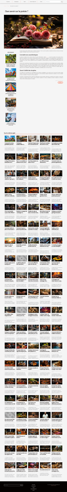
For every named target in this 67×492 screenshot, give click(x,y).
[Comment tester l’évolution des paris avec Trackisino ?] (10, 275)
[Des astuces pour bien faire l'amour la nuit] (10, 414)
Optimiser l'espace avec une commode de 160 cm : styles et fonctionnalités (33, 145)
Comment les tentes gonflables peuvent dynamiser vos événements (11, 79)
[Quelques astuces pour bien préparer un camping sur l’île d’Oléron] (33, 345)
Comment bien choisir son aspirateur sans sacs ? (45, 264)
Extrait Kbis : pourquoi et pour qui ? (21, 245)
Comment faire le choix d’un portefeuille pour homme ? (33, 298)
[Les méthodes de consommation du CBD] (10, 398)
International (16, 1)
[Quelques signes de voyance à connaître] (33, 431)
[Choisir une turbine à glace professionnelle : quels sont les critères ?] (21, 327)
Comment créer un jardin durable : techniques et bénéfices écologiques (10, 65)
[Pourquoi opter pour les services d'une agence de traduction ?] (57, 414)
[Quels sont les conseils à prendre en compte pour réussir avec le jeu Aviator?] (33, 223)
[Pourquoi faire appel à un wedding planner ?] (45, 173)
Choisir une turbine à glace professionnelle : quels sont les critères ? (21, 333)
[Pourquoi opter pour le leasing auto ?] (10, 258)
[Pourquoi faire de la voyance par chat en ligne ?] (45, 363)
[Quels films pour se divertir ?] (21, 431)
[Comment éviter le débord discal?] (57, 258)
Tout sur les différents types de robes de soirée (33, 264)
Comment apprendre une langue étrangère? (45, 228)
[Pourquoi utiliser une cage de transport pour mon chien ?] (21, 345)
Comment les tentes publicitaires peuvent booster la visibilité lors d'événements (10, 94)
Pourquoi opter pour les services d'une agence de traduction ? (57, 421)
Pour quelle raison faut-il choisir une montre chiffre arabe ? (57, 179)
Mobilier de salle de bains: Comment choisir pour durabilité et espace (33, 213)
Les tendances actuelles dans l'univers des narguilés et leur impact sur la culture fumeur (57, 145)
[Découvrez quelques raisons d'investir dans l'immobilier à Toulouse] (45, 398)
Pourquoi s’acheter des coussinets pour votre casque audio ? (10, 351)
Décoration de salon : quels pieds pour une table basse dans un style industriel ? (33, 334)
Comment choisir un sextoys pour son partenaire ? (20, 316)
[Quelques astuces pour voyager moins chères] (57, 363)
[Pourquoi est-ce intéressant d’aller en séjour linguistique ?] (57, 291)
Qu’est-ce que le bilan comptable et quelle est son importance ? (10, 438)
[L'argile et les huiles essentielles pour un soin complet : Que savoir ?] (21, 465)
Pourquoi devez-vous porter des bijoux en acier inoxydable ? (33, 454)
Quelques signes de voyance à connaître (32, 437)
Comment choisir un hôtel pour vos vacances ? (56, 351)
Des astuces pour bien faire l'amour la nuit (10, 420)
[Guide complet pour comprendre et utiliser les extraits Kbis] (10, 117)
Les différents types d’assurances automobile (44, 162)
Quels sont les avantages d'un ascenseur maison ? (44, 281)
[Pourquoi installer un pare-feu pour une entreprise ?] (33, 190)
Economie (8, 1)
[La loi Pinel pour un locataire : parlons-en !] (21, 398)
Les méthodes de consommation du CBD (10, 403)
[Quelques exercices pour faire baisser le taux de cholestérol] (57, 448)
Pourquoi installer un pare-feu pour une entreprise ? (32, 196)
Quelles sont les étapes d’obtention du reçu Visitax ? (45, 246)
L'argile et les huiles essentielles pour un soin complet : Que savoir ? (20, 471)
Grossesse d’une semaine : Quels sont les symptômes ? (56, 316)
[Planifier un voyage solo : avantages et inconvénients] (21, 206)
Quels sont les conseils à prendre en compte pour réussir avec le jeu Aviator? (33, 230)
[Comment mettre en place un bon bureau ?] (10, 223)
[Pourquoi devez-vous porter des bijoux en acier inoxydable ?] (33, 448)
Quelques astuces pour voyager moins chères (57, 368)
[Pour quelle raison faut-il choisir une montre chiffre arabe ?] (57, 173)
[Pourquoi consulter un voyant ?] (33, 363)
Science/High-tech (33, 1)
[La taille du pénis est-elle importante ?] (21, 258)
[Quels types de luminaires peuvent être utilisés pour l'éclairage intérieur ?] (10, 465)
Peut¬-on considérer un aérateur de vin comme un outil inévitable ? (21, 162)
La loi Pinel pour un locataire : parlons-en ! (21, 403)
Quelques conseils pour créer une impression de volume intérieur (10, 333)
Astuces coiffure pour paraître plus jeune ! (56, 195)
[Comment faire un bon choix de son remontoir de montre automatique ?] (33, 275)
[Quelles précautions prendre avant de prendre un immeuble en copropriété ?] (33, 240)
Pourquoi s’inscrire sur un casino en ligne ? (45, 437)
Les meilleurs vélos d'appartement (9, 315)
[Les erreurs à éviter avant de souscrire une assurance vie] (10, 363)
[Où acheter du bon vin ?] (45, 465)
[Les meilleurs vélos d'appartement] (10, 309)
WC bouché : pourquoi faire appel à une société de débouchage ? (10, 455)
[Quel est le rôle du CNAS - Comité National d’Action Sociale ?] (10, 240)
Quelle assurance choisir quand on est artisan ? (32, 179)
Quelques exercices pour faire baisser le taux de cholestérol (56, 454)
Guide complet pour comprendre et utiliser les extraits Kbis (10, 124)
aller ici (47, 57)
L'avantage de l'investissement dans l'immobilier (44, 351)
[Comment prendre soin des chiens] (21, 448)
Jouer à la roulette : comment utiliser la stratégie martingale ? (45, 387)
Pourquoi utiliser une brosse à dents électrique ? (9, 298)
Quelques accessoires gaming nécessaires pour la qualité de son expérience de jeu (56, 213)
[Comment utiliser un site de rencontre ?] (45, 414)
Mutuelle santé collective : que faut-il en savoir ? (9, 179)
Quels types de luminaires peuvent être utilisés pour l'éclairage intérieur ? (10, 471)
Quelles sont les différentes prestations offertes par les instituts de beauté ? (57, 404)
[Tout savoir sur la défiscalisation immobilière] (33, 398)
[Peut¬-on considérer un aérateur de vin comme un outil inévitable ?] (21, 156)
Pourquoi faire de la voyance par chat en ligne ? (44, 369)
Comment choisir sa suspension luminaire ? (21, 195)
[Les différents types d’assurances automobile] (45, 156)
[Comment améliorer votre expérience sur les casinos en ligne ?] (21, 381)
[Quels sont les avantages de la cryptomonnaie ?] (57, 465)
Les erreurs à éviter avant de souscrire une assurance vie (10, 369)
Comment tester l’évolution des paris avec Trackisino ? (9, 281)
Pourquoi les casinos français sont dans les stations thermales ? (56, 387)
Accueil (5, 6)
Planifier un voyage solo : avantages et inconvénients (21, 213)
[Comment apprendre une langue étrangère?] (45, 223)
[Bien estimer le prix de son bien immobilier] (45, 206)
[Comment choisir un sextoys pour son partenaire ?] (21, 309)
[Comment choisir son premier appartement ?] (57, 156)
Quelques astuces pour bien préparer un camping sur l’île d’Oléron (33, 352)
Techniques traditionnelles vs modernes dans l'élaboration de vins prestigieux (11, 109)
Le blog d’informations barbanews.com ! (10, 161)
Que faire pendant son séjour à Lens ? (33, 161)
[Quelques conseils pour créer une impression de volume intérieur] (10, 327)
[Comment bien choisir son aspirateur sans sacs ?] (45, 258)
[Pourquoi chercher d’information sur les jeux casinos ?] (57, 431)
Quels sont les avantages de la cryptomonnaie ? (55, 471)
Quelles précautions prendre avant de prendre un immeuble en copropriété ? (33, 247)
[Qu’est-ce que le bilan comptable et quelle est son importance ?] (10, 431)
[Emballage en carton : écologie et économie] (33, 309)
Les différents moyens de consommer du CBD (21, 420)
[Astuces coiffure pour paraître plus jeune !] (57, 190)
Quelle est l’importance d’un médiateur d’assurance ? (21, 179)
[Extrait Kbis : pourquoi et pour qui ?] (21, 240)
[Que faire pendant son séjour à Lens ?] (33, 156)
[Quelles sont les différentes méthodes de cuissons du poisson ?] (10, 190)
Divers (41, 1)
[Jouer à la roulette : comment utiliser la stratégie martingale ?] (45, 381)
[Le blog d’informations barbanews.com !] (10, 156)
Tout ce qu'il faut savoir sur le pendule (45, 453)
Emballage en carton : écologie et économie (33, 315)
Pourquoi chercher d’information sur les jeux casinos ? (56, 438)
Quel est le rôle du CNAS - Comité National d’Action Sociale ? (9, 247)
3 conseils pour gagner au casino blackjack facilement (57, 246)
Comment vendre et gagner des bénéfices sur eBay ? (44, 333)
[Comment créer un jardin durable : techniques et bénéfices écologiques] (10, 58)
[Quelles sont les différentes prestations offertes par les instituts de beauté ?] (57, 398)
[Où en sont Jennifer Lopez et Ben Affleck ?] (10, 206)
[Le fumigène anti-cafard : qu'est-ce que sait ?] (57, 275)
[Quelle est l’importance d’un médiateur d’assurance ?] (21, 173)
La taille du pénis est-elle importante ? (21, 263)
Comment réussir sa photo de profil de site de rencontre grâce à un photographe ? (21, 230)
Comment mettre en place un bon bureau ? (9, 228)
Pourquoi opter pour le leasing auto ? (10, 263)
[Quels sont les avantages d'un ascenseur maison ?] (45, 275)
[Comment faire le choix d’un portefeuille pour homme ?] (33, 291)
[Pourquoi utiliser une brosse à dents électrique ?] (10, 291)
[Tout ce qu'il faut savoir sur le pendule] (45, 448)
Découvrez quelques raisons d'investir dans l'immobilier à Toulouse (45, 404)
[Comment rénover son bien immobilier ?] (21, 275)
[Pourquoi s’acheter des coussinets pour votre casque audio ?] (10, 345)
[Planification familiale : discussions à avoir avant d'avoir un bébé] (45, 138)
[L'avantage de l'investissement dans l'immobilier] (45, 345)
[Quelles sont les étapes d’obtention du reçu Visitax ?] (45, 240)
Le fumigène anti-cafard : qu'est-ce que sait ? (56, 281)
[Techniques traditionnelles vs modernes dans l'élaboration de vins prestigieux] (10, 102)
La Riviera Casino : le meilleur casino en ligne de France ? (45, 316)
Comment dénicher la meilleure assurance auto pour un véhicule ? (57, 333)
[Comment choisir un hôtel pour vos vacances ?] (57, 345)
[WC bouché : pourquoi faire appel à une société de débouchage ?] (10, 448)
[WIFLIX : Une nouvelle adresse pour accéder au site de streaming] (33, 465)
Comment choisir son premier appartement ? (57, 161)
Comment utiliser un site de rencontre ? (44, 420)
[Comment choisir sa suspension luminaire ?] (21, 190)
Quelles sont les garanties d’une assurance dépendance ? (43, 196)
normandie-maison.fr (53, 485)
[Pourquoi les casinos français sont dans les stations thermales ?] (57, 381)
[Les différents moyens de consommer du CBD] (21, 414)
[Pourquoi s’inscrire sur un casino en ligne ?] (45, 431)
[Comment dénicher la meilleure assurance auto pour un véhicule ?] (57, 327)
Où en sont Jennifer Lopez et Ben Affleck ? (10, 212)
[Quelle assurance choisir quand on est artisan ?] (33, 173)
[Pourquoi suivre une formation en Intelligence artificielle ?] (21, 291)
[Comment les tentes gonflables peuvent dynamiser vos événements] (10, 72)
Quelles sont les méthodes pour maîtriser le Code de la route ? (57, 230)
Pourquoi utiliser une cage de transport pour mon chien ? (21, 351)
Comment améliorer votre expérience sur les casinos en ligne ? (21, 387)
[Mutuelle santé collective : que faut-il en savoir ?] (10, 173)
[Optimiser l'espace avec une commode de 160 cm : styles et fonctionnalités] (33, 138)
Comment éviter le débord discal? (56, 263)
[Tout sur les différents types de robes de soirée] (33, 258)
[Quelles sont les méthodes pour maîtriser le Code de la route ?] (57, 223)
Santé (25, 1)
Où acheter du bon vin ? (45, 469)
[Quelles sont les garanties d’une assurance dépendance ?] (45, 190)
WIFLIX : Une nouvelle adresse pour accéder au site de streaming (33, 471)
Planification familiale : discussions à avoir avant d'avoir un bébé (45, 144)
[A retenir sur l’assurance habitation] (21, 363)
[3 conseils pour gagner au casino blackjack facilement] (57, 240)
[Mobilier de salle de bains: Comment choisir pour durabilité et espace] (33, 206)
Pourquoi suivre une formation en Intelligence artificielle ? (21, 298)
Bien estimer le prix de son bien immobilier (45, 212)
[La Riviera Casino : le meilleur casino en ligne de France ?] (45, 309)
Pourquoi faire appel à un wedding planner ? (45, 178)
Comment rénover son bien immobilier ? (21, 280)
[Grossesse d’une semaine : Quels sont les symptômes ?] (57, 309)
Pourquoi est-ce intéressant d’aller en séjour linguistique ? (56, 298)
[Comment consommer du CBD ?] (33, 381)
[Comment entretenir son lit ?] (45, 291)
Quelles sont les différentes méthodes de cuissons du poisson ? (9, 196)
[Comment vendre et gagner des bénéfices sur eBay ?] (45, 327)
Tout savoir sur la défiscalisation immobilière (32, 404)
